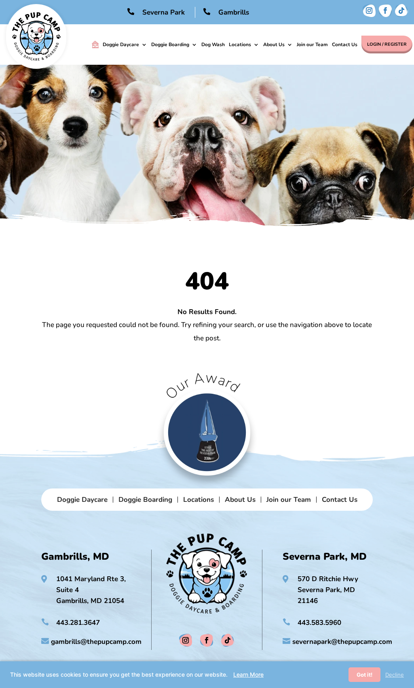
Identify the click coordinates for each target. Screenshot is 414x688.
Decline (394, 674)
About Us (274, 44)
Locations (240, 44)
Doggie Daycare (121, 44)
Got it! (364, 674)
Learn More (248, 674)
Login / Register (387, 44)
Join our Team (312, 44)
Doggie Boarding (170, 44)
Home (95, 44)
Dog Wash (213, 44)
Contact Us (344, 44)
